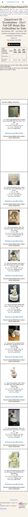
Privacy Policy (3, 508)
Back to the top (14, 499)
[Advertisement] (14, 85)
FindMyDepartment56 (12, 2)
